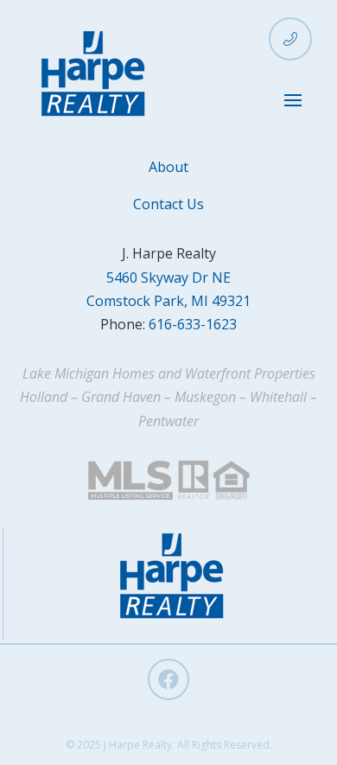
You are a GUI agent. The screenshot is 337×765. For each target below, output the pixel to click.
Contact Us (168, 204)
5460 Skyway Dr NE (168, 277)
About (168, 166)
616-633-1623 (193, 324)
